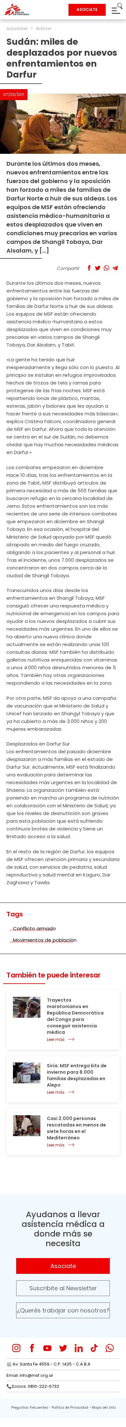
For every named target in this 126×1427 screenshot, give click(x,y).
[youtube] (47, 1348)
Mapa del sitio (104, 1407)
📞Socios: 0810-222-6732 (32, 1386)
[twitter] (63, 1348)
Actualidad (16, 28)
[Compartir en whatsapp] (106, 268)
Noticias (43, 28)
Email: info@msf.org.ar (29, 1375)
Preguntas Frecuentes (29, 1407)
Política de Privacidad (70, 1407)
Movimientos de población (45, 940)
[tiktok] (94, 1348)
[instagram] (16, 1348)
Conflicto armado (34, 928)
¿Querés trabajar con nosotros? (63, 1310)
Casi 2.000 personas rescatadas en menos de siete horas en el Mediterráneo (76, 1128)
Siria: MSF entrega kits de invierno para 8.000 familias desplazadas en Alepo (77, 1075)
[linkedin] (79, 1348)
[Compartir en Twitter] (97, 268)
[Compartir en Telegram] (115, 268)
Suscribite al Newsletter (63, 1288)
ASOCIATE (87, 9)
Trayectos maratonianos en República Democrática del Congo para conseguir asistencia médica (75, 1016)
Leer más (56, 1039)
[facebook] (32, 1348)
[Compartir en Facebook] (89, 268)
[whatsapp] (110, 1348)
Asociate (63, 1266)
